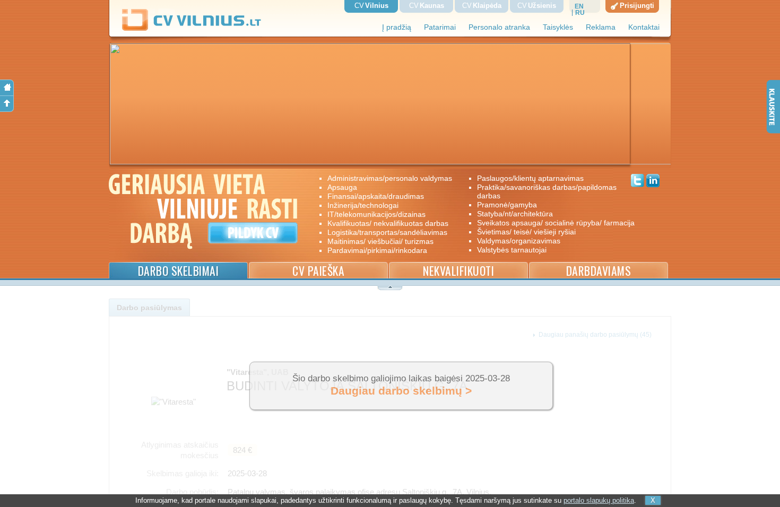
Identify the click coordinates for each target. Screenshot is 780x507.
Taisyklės (558, 27)
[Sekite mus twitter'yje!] (637, 182)
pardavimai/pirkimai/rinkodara (377, 250)
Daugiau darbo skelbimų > (401, 390)
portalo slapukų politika (599, 500)
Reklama (601, 27)
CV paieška (318, 270)
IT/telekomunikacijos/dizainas (376, 214)
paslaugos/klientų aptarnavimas (530, 178)
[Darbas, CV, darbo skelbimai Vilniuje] (196, 29)
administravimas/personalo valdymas (389, 178)
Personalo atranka (499, 27)
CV (371, 6)
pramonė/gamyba (507, 204)
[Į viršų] (7, 104)
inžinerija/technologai (362, 205)
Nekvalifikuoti (458, 270)
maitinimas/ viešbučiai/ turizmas (380, 241)
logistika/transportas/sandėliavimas (387, 232)
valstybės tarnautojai (512, 250)
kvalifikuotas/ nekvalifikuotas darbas (387, 223)
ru (580, 13)
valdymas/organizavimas (518, 241)
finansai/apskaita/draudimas (375, 196)
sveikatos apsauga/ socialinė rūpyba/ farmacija (548, 222)
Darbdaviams (598, 270)
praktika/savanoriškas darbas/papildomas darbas (547, 191)
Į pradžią (396, 27)
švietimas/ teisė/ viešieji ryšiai (526, 232)
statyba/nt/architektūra (515, 213)
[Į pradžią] (7, 88)
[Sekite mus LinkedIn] (653, 182)
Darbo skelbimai (178, 270)
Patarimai (440, 27)
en (579, 6)
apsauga (342, 187)
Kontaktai (644, 27)
